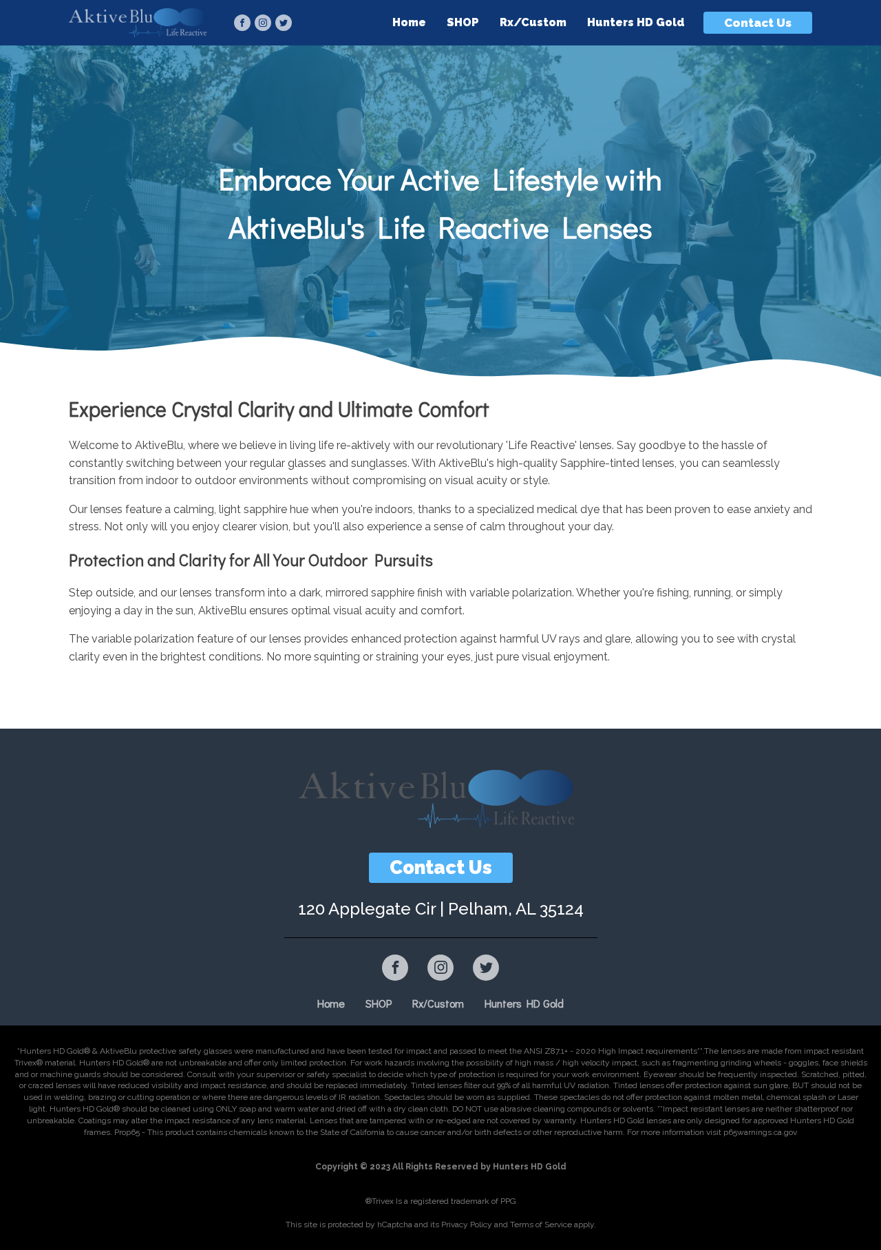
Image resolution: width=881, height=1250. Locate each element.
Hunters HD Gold (636, 22)
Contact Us (758, 23)
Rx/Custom (533, 22)
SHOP (463, 22)
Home (409, 22)
